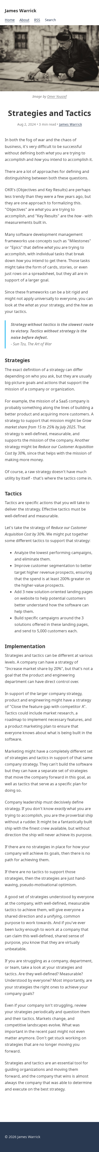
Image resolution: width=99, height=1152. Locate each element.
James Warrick (20, 10)
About (24, 20)
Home (10, 20)
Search (50, 20)
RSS (37, 20)
